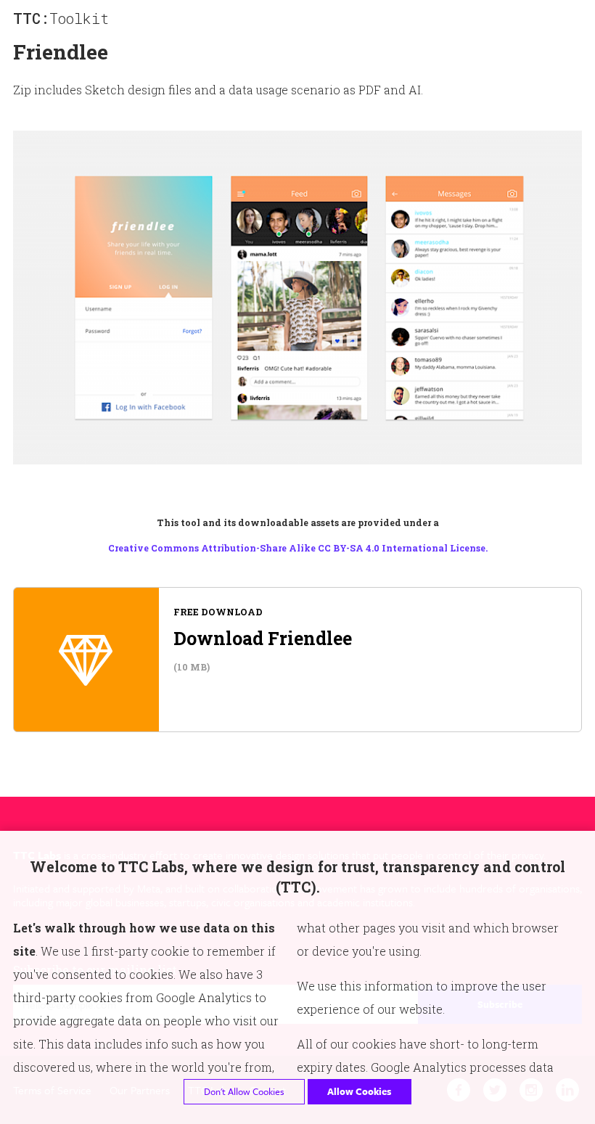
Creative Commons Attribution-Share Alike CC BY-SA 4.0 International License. (298, 548)
